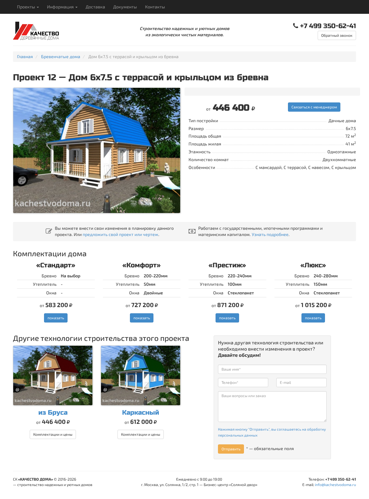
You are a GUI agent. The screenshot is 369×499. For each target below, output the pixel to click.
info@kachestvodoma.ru (335, 484)
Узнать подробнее (270, 234)
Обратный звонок (337, 35)
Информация (61, 6)
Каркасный (140, 413)
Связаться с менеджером (314, 107)
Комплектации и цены (52, 434)
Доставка (95, 6)
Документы (125, 6)
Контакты (155, 6)
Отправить (231, 449)
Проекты (26, 6)
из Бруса (53, 413)
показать (56, 317)
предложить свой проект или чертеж (120, 234)
